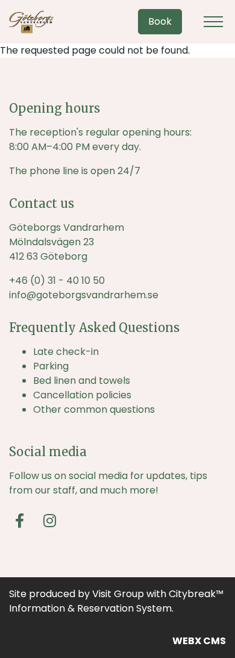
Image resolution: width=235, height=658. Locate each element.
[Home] (39, 22)
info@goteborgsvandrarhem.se (83, 295)
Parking (51, 366)
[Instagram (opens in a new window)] (49, 520)
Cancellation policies (82, 395)
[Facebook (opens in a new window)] (19, 520)
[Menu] (213, 21)
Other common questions (94, 409)
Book (160, 21)
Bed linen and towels (81, 380)
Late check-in (66, 352)
